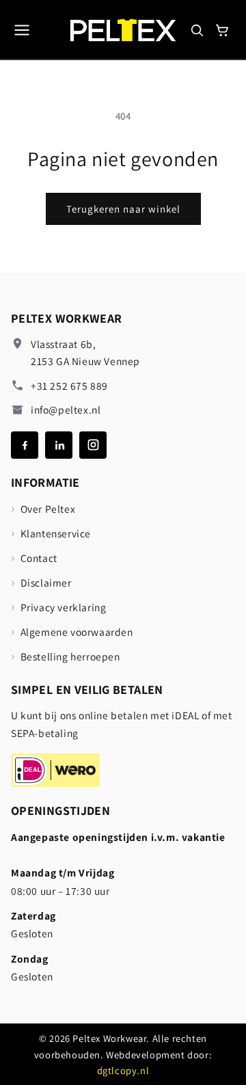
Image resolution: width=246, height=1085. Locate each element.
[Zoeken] (196, 30)
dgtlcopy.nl (123, 1070)
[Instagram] (93, 445)
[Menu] (21, 30)
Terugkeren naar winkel (123, 208)
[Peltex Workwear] (123, 29)
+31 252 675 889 (69, 385)
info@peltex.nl (65, 409)
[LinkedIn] (58, 445)
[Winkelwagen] (222, 30)
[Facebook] (24, 445)
